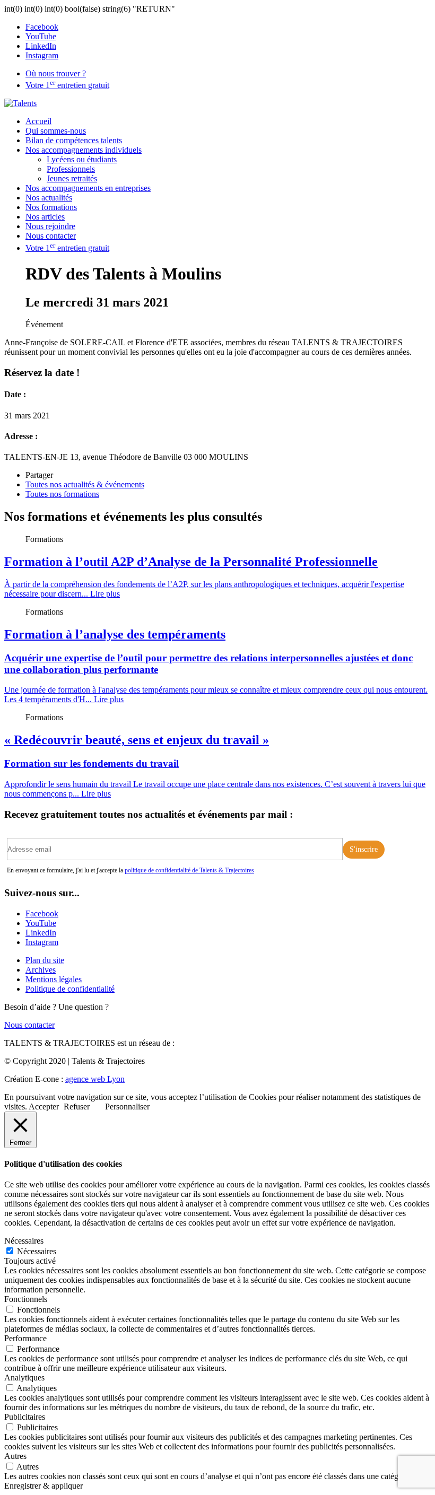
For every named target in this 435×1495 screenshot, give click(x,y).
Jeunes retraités (72, 178)
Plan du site (44, 960)
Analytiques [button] (24, 1377)
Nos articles (45, 216)
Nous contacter (50, 235)
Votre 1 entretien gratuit (67, 85)
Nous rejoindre (50, 226)
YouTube (40, 36)
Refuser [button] (77, 1106)
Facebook (41, 26)
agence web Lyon (95, 1078)
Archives (40, 969)
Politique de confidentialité (70, 988)
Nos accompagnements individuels (83, 149)
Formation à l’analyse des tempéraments (114, 634)
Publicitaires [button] (24, 1416)
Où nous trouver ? (55, 73)
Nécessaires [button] (24, 1240)
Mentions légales (53, 979)
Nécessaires (36, 1251)
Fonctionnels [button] (25, 1299)
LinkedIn (40, 45)
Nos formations (51, 207)
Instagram (41, 55)
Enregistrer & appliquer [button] (43, 1485)
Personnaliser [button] (127, 1106)
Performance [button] (25, 1338)
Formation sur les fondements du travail (91, 763)
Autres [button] (15, 1456)
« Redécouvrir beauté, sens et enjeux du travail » (136, 740)
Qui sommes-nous (55, 130)
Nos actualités (48, 197)
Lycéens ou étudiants (82, 159)
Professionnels (71, 168)
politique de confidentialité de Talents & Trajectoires (189, 870)
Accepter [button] (44, 1106)
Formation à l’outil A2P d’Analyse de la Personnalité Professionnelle (191, 562)
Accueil (38, 121)
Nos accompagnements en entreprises (88, 188)
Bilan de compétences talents (73, 140)
